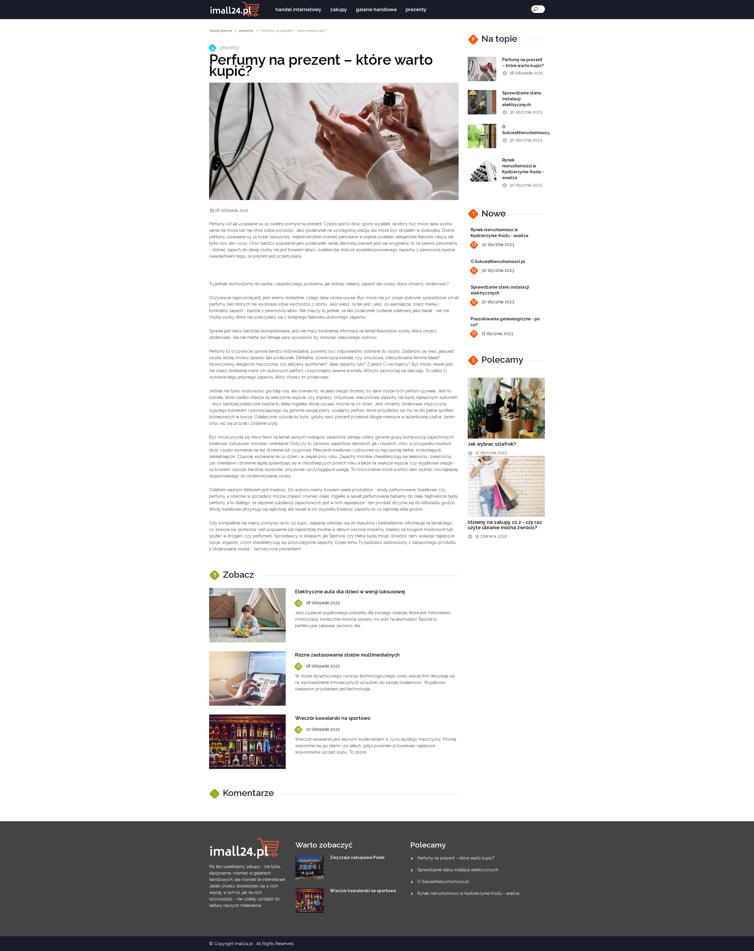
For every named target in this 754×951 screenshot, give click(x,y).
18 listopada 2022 (323, 602)
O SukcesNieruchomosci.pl (498, 261)
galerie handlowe (376, 9)
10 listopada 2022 (323, 729)
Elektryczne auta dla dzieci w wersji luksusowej (350, 591)
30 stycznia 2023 (498, 244)
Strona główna (220, 31)
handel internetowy (298, 9)
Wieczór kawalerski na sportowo (332, 718)
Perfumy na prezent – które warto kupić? (456, 858)
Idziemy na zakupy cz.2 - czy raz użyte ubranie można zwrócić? (505, 524)
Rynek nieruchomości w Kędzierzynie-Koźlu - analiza (468, 893)
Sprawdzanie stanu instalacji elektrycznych (457, 869)
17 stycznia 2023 (497, 333)
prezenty (416, 9)
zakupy (338, 9)
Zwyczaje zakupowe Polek (357, 857)
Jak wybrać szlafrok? (492, 444)
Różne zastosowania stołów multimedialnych (347, 655)
